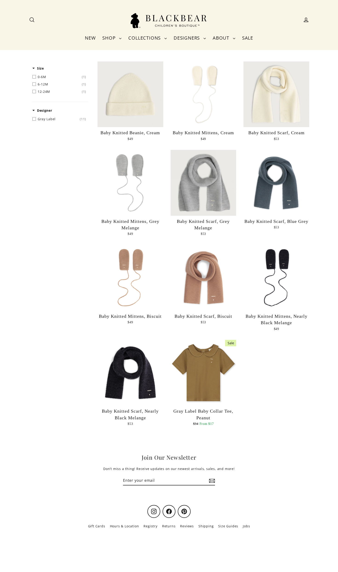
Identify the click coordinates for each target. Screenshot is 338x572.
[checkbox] (59, 77)
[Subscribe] (211, 480)
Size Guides (228, 526)
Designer (44, 110)
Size (40, 68)
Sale (247, 38)
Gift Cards (96, 526)
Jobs (246, 526)
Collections (145, 38)
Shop (109, 38)
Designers (187, 38)
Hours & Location (124, 526)
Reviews (187, 526)
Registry (150, 526)
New (90, 38)
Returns (169, 526)
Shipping (206, 526)
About (222, 38)
